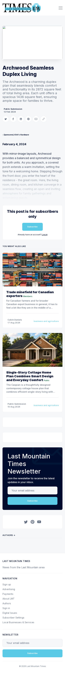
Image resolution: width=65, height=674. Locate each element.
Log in (44, 234)
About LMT (9, 598)
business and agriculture (46, 321)
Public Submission (13, 109)
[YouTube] (39, 522)
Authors (7, 603)
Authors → (9, 535)
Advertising (9, 589)
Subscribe (32, 227)
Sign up (7, 584)
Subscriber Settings (13, 617)
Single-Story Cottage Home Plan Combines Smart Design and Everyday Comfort (29, 376)
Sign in (6, 608)
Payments (8, 594)
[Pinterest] (32, 522)
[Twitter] (26, 522)
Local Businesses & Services (18, 622)
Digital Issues (10, 613)
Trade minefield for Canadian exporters (30, 294)
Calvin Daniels (15, 320)
